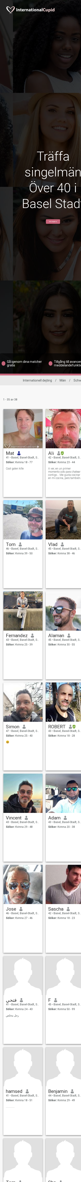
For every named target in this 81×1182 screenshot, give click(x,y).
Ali (51, 453)
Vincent (14, 818)
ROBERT (57, 726)
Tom (11, 544)
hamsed (14, 1091)
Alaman (56, 635)
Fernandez (17, 635)
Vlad (53, 544)
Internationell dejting (37, 380)
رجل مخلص (12, 1015)
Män (63, 380)
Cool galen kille (15, 468)
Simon (12, 726)
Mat (10, 453)
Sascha (55, 909)
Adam (54, 818)
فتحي (11, 1000)
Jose (11, 909)
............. (10, 1106)
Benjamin (58, 1091)
